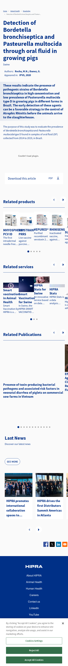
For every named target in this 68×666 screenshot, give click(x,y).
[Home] (34, 567)
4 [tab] (36, 251)
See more (12, 461)
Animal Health (15, 11)
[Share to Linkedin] (58, 544)
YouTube (34, 614)
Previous (54, 199)
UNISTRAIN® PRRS (27, 232)
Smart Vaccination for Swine (27, 298)
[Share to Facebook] (45, 544)
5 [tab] (39, 251)
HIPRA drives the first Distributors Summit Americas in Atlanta (49, 508)
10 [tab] (44, 427)
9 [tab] (41, 427)
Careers (34, 595)
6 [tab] (32, 427)
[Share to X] (52, 544)
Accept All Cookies (34, 659)
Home (5, 11)
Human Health (34, 588)
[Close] (62, 623)
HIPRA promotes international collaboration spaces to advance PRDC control (17, 508)
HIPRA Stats (53, 291)
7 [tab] (35, 427)
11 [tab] (46, 427)
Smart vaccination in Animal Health (11, 296)
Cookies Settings (34, 640)
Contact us (34, 601)
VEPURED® (41, 229)
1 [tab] (28, 251)
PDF (51, 178)
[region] (34, 642)
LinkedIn (34, 608)
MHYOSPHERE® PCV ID (13, 232)
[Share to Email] (64, 544)
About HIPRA (34, 575)
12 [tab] (49, 427)
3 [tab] (34, 251)
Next (63, 199)
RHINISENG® (57, 229)
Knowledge (26, 11)
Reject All (34, 650)
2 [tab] (31, 251)
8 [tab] (38, 427)
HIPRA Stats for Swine (40, 289)
